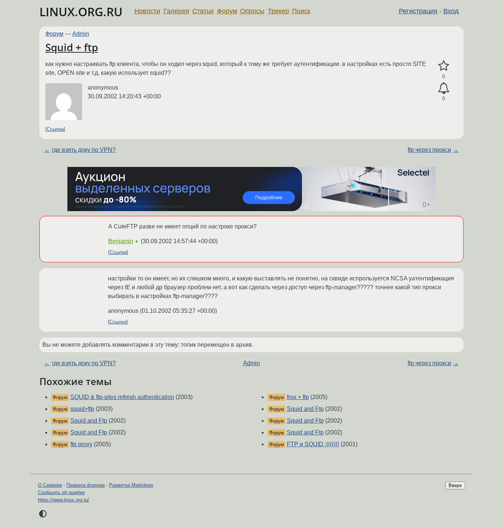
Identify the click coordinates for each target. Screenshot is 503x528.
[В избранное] (443, 66)
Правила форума (85, 485)
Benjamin (120, 241)
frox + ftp (298, 397)
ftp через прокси (429, 150)
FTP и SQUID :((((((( (313, 444)
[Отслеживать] (443, 88)
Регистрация (418, 11)
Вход (451, 11)
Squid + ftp (71, 47)
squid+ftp (82, 409)
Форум (227, 11)
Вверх (455, 485)
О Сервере (50, 485)
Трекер (278, 11)
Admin (80, 34)
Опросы (252, 11)
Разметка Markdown (131, 485)
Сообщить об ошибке (61, 492)
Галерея (176, 11)
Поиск (301, 11)
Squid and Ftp (88, 420)
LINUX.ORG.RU (81, 12)
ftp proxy (81, 444)
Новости (147, 11)
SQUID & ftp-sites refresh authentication (122, 397)
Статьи (203, 11)
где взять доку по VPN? (84, 150)
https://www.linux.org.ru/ (63, 500)
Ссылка (55, 129)
